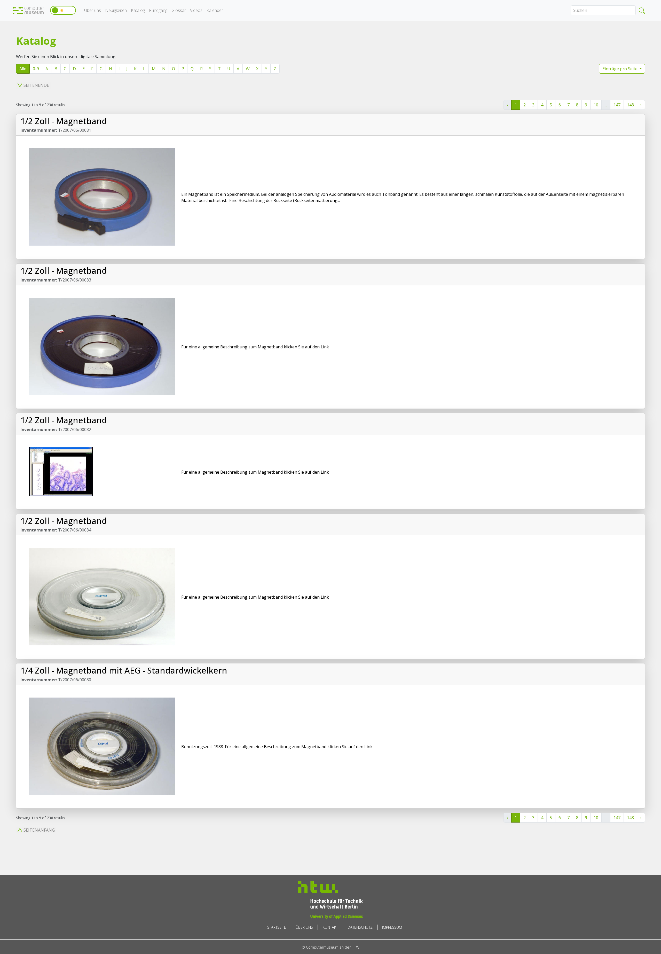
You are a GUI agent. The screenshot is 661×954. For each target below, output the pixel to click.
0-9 (36, 69)
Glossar (178, 10)
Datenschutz (360, 927)
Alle (22, 69)
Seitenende (36, 85)
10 (596, 105)
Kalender (215, 10)
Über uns (92, 10)
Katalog (138, 10)
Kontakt (330, 927)
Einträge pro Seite (620, 69)
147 (616, 105)
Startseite (276, 927)
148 (630, 105)
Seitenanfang (39, 830)
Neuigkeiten (116, 10)
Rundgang (158, 10)
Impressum (392, 927)
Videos (196, 10)
